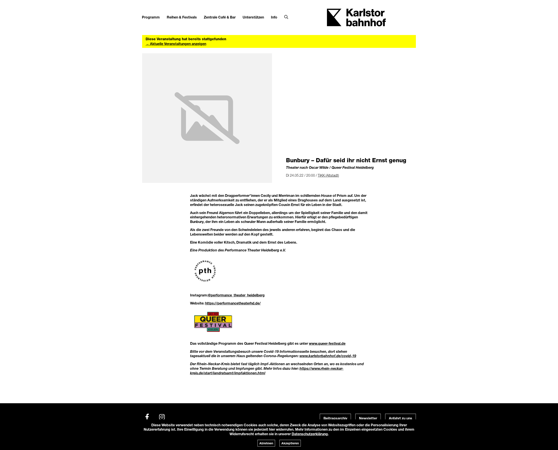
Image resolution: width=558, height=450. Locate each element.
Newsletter (368, 418)
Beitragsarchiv (335, 418)
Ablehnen (266, 443)
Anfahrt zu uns (400, 418)
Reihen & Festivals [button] (182, 17)
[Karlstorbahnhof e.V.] (356, 17)
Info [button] (274, 17)
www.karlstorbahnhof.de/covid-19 (327, 356)
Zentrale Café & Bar (220, 17)
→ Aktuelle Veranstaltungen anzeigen (176, 44)
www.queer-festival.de (327, 343)
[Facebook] (147, 417)
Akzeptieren (290, 443)
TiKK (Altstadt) (328, 175)
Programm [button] (151, 17)
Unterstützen (253, 17)
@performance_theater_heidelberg (236, 295)
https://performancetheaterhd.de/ (233, 303)
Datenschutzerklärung (310, 434)
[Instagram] (162, 417)
